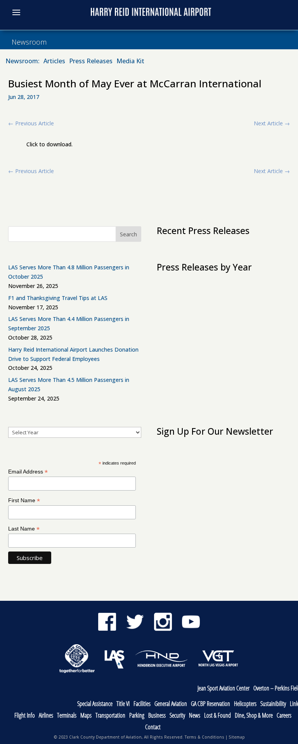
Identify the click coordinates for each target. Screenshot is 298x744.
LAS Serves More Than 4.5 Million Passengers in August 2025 (68, 384)
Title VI (123, 704)
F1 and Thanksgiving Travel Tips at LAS (57, 298)
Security (177, 716)
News (194, 716)
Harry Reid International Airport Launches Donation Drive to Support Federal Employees (73, 354)
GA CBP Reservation (210, 704)
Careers (284, 716)
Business (157, 716)
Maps (86, 716)
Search (128, 234)
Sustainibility (273, 704)
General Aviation (170, 704)
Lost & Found (217, 716)
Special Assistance (95, 704)
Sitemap (237, 737)
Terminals (66, 716)
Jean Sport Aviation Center (223, 688)
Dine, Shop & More (254, 716)
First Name (24, 500)
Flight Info (24, 716)
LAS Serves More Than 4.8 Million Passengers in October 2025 (68, 272)
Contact (153, 727)
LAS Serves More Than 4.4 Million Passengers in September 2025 (68, 323)
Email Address (28, 471)
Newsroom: (22, 61)
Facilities (142, 704)
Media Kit (130, 61)
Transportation (110, 716)
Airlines (46, 716)
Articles (54, 61)
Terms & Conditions (204, 737)
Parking (136, 716)
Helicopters (245, 704)
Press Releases (91, 61)
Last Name (24, 528)
